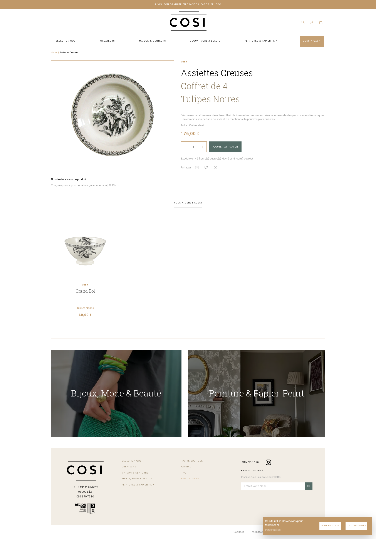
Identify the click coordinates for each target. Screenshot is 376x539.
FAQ (183, 473)
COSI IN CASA (190, 479)
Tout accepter (356, 526)
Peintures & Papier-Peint (139, 485)
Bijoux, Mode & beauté (137, 479)
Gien (184, 62)
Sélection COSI (132, 461)
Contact (187, 467)
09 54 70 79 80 (85, 496)
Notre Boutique (192, 461)
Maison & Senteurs (135, 473)
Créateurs (129, 467)
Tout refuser (330, 526)
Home (54, 52)
